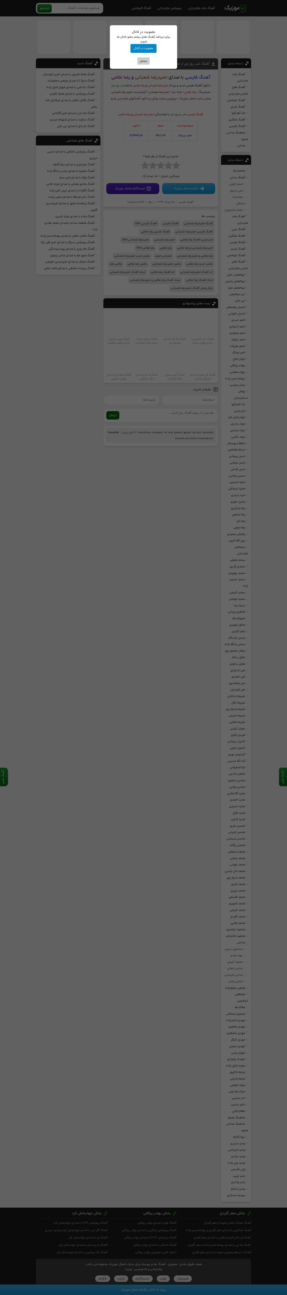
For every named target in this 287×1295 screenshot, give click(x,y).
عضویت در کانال (143, 48)
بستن (143, 61)
